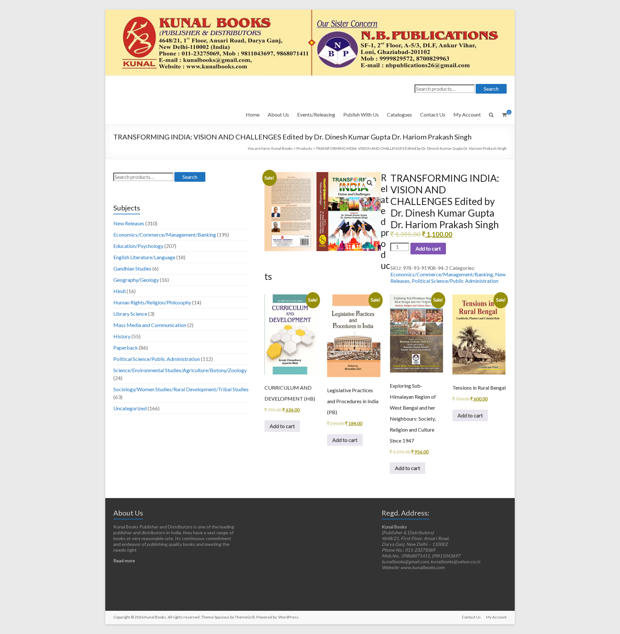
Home (253, 114)
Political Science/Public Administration (455, 281)
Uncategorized (130, 408)
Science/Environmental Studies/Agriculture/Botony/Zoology (180, 370)
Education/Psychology (138, 246)
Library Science (130, 314)
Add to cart (428, 248)
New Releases (128, 223)
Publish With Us (361, 114)
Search (491, 89)
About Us (278, 114)
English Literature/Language (144, 257)
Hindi (119, 291)
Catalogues (399, 114)
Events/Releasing (316, 114)
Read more (124, 560)
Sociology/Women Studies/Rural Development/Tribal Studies (181, 389)
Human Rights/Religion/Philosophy (152, 302)
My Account (467, 114)
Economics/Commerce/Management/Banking (441, 274)
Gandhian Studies (132, 268)
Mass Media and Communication (149, 325)
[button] (370, 183)
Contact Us (432, 114)
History (121, 336)
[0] (504, 114)
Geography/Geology (136, 280)
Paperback (125, 347)
